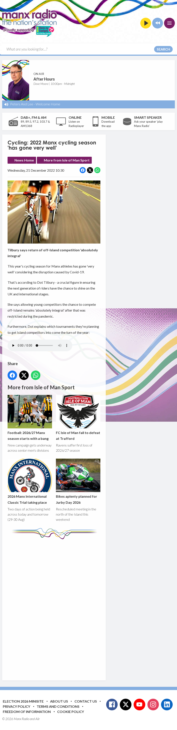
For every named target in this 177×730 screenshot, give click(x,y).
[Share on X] (90, 170)
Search (163, 49)
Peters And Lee (21, 104)
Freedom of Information (27, 711)
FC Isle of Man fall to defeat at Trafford (78, 435)
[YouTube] (139, 704)
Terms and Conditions (58, 706)
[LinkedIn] (167, 704)
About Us (59, 701)
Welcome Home (48, 104)
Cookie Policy (70, 711)
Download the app (108, 124)
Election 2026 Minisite (23, 701)
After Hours (44, 79)
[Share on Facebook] (83, 170)
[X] (125, 704)
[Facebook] (112, 704)
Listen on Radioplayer (76, 124)
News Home (24, 160)
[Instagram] (153, 704)
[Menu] (169, 23)
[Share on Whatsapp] (97, 170)
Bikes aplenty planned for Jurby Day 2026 (76, 499)
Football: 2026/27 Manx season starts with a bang (28, 435)
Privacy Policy (16, 706)
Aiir (37, 719)
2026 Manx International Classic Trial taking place (27, 499)
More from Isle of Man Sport (67, 160)
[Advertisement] (88, 606)
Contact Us (85, 701)
